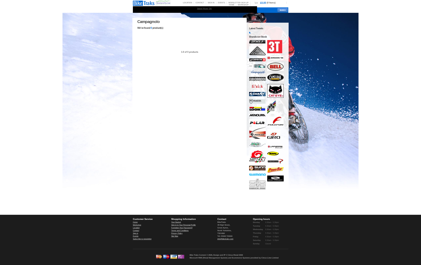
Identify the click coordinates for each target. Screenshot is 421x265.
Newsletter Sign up (238, 3)
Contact (200, 3)
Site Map (174, 236)
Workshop (243, 5)
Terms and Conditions (180, 231)
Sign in (211, 3)
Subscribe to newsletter (142, 239)
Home (231, 5)
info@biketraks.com (225, 239)
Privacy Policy (177, 233)
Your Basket (176, 222)
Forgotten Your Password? (182, 228)
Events (221, 3)
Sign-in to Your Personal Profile (183, 225)
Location (187, 3)
